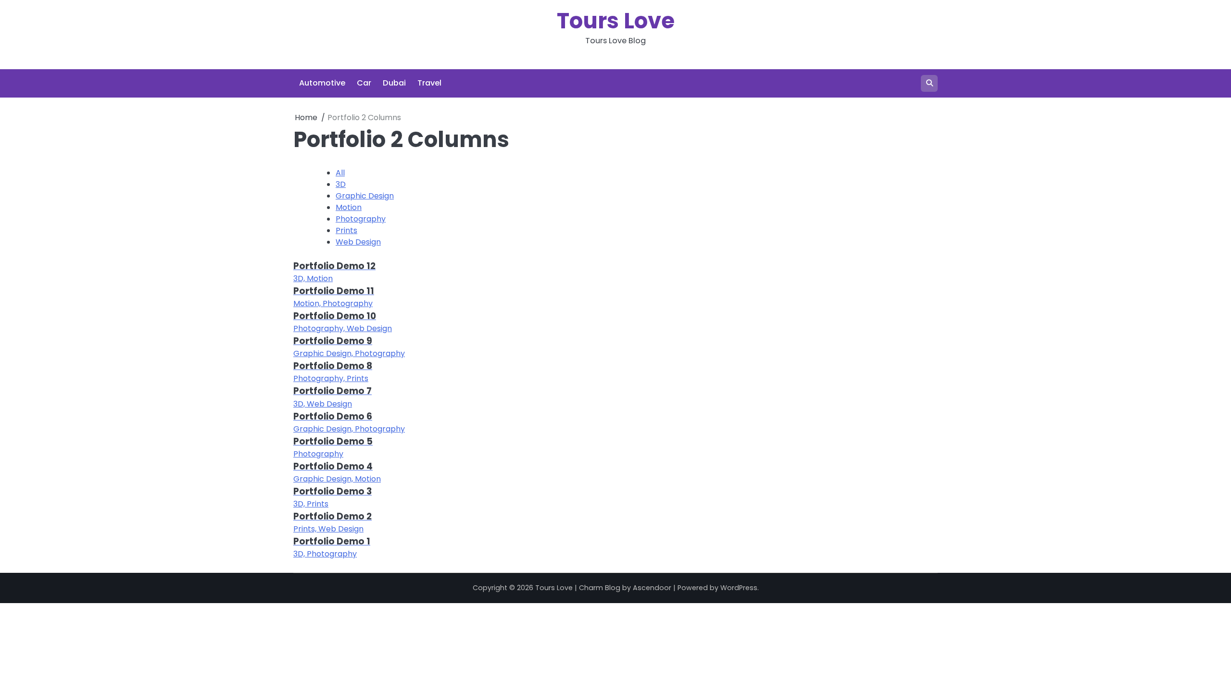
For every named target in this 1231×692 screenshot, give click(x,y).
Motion (349, 207)
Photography (361, 218)
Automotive (322, 82)
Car (364, 82)
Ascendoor (652, 588)
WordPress (738, 588)
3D (341, 184)
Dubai (394, 82)
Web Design (358, 241)
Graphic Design (365, 195)
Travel (429, 82)
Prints (346, 230)
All (340, 172)
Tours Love (616, 21)
